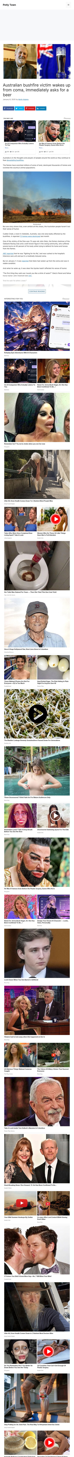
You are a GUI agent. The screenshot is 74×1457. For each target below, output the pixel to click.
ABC (30, 276)
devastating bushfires (15, 160)
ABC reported (8, 253)
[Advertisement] (37, 24)
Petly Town (9, 4)
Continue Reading (37, 291)
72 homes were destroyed (30, 236)
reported (25, 261)
